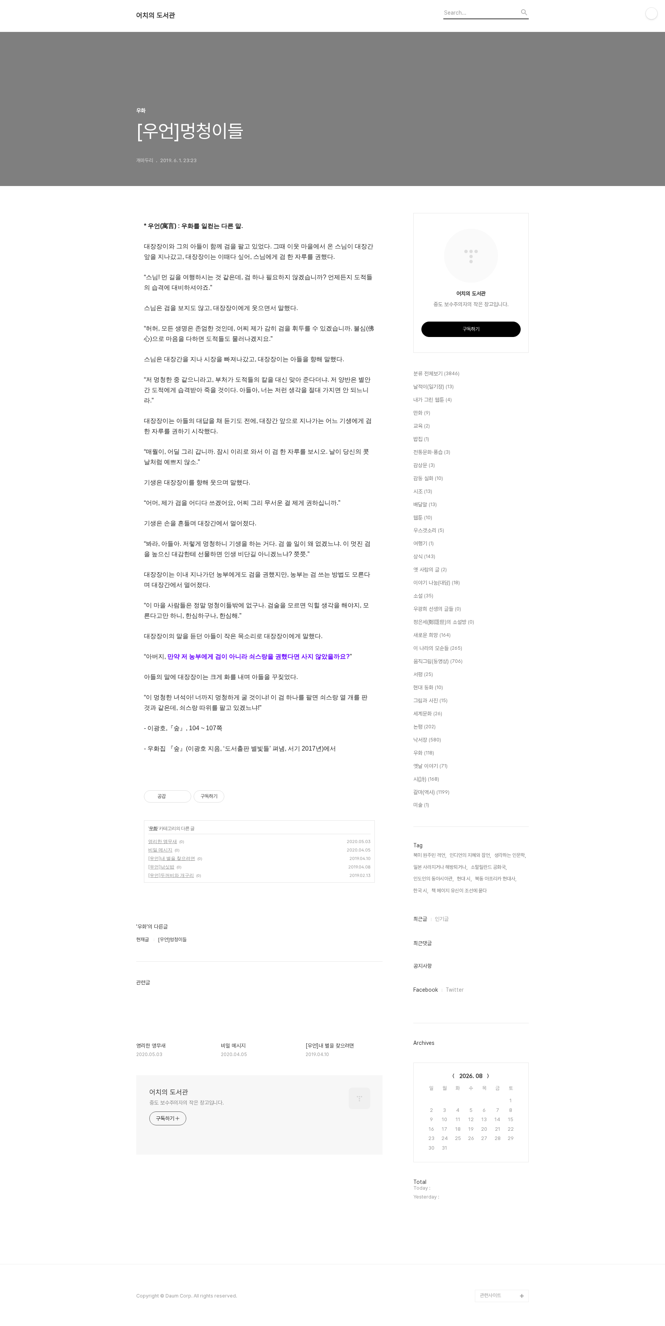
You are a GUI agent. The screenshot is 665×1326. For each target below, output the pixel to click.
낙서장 (427, 740)
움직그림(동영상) (438, 661)
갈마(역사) (431, 792)
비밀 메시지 (160, 850)
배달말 (425, 504)
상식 (424, 556)
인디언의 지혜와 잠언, (470, 855)
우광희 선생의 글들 (437, 609)
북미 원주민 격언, (429, 855)
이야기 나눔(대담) (436, 583)
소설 (423, 596)
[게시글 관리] (182, 796)
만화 (421, 413)
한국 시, (420, 890)
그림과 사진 (430, 700)
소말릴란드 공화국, (489, 867)
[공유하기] (173, 796)
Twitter (455, 990)
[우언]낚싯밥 (161, 867)
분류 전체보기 (436, 373)
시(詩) (426, 779)
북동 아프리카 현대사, (495, 879)
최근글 (420, 919)
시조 (422, 491)
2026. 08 (471, 1076)
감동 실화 (428, 478)
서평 (423, 674)
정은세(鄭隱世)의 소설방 (443, 622)
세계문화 (427, 714)
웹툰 (422, 518)
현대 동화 (428, 687)
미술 (421, 805)
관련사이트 (490, 1295)
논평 (424, 727)
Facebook (425, 990)
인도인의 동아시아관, (433, 879)
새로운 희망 (432, 635)
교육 (421, 426)
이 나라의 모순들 (437, 648)
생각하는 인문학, (510, 855)
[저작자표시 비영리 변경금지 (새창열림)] (234, 796)
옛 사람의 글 (430, 570)
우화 (153, 828)
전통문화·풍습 (431, 452)
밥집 (421, 439)
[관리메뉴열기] (651, 13)
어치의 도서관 (155, 15)
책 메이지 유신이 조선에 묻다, (459, 890)
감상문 (424, 465)
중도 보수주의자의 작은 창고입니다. (186, 1103)
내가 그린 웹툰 (432, 400)
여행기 (423, 543)
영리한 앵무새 (162, 841)
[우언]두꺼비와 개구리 (171, 875)
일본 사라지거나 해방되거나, (440, 867)
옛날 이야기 (430, 766)
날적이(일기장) (433, 387)
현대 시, (464, 879)
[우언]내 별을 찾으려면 (171, 858)
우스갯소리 (428, 530)
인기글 (442, 919)
